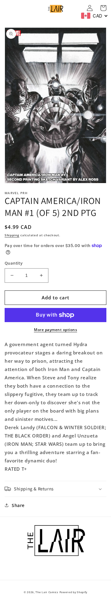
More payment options (55, 329)
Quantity (14, 263)
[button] (55, 489)
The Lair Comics (46, 592)
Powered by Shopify (74, 592)
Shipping (12, 235)
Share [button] (18, 505)
